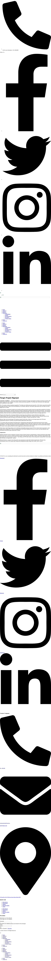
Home (3, 309)
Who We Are (5, 902)
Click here (10, 928)
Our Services (5, 903)
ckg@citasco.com (3, 825)
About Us (4, 310)
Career (3, 906)
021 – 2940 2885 (2, 768)
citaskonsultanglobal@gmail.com (5, 823)
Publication (4, 313)
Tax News (7, 317)
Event (3, 319)
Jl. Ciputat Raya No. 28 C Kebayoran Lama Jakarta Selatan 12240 (10, 897)
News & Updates (5, 905)
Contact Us (4, 320)
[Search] (15, 394)
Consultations (7, 314)
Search (1, 394)
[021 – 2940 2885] (25, 765)
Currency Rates (8, 318)
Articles (6, 315)
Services (4, 311)
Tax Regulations (8, 316)
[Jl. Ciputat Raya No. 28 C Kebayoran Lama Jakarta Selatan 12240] (25, 894)
